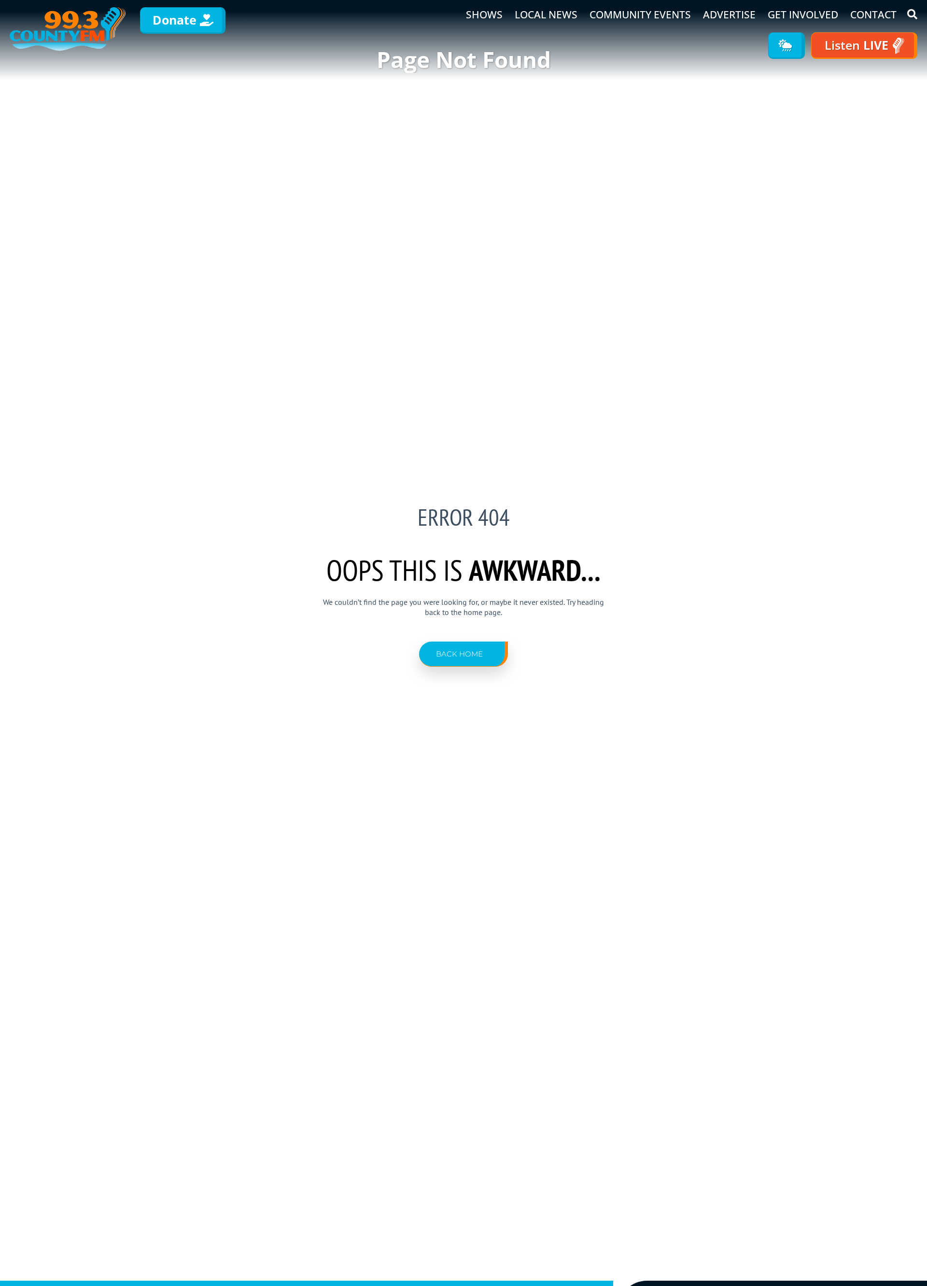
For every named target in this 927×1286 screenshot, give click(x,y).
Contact (873, 14)
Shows (484, 14)
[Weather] (786, 45)
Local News (546, 14)
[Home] (68, 29)
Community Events (640, 14)
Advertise (729, 14)
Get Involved (803, 14)
